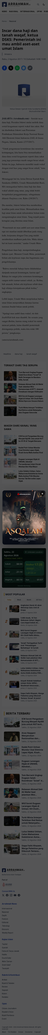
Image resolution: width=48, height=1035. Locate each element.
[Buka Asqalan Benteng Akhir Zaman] (24, 517)
